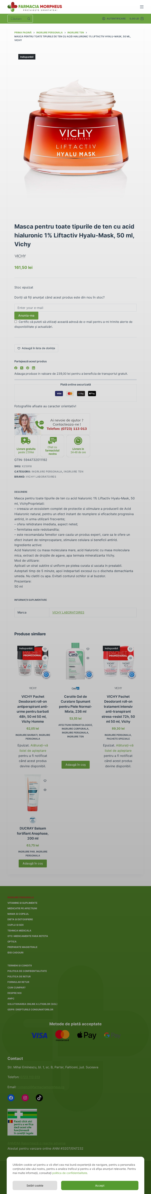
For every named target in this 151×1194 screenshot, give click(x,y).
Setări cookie (35, 1185)
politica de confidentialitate (69, 1173)
